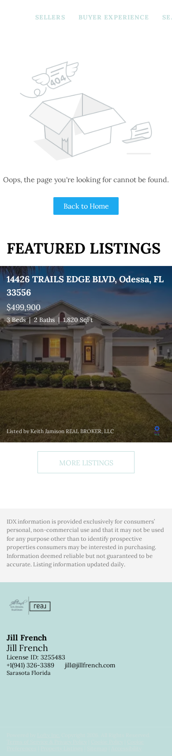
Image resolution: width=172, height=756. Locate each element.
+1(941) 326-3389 (30, 665)
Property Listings (62, 748)
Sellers (50, 17)
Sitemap (97, 748)
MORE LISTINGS (86, 462)
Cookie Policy (107, 741)
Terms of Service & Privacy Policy (47, 741)
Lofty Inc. (48, 735)
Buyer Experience (114, 17)
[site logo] (34, 619)
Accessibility (126, 748)
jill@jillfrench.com (90, 665)
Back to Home (86, 206)
